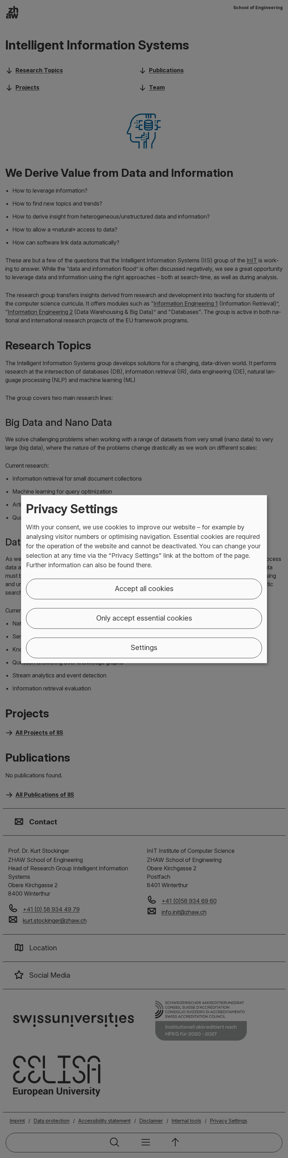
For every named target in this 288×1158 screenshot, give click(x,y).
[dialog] (144, 579)
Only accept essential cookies (144, 618)
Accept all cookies (144, 588)
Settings (144, 647)
